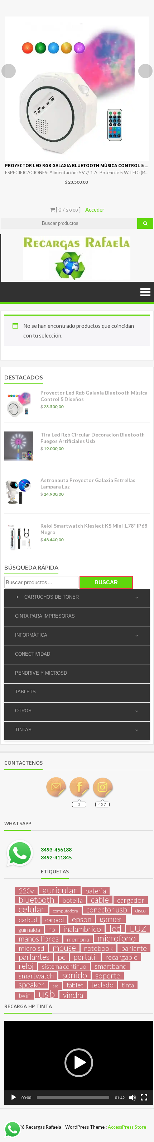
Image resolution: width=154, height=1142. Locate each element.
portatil (85, 957)
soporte (107, 976)
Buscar (106, 582)
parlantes (34, 957)
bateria (95, 891)
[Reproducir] (13, 1097)
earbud (28, 920)
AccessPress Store (127, 1127)
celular (32, 909)
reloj (26, 966)
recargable (121, 957)
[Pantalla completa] (144, 1097)
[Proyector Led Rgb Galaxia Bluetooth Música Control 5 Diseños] (77, 88)
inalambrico (82, 929)
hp (51, 929)
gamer (111, 919)
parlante (134, 948)
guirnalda (29, 929)
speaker (31, 984)
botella (73, 900)
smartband (111, 966)
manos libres (39, 939)
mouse (64, 948)
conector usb (106, 910)
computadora (65, 911)
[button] (78, 1062)
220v (26, 891)
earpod (54, 920)
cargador (130, 900)
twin (24, 995)
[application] (78, 1063)
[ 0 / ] (68, 209)
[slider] (73, 1097)
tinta (128, 985)
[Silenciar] (132, 1097)
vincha (73, 995)
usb (47, 994)
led (115, 928)
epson (81, 919)
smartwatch (36, 976)
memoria (78, 939)
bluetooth (36, 899)
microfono (116, 938)
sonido (74, 975)
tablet (75, 985)
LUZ (138, 929)
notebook (98, 948)
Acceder (95, 209)
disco (140, 911)
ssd (55, 985)
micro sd (31, 948)
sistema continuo (64, 966)
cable (100, 899)
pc (61, 957)
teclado (102, 985)
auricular (59, 890)
